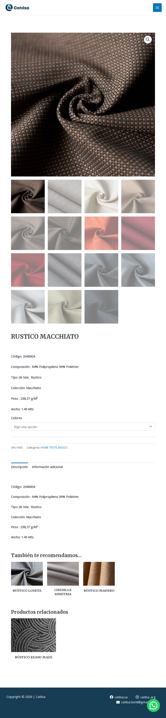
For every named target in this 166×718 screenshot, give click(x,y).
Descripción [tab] (19, 467)
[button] (148, 39)
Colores (16, 418)
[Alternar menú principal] (157, 7)
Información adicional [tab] (47, 467)
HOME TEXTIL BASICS (54, 447)
